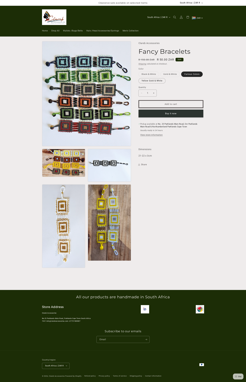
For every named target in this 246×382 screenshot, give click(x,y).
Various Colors (191, 74)
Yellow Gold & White (152, 80)
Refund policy (90, 376)
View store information (151, 135)
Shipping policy (136, 376)
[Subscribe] (146, 339)
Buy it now (171, 113)
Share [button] (144, 164)
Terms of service (120, 376)
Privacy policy (104, 376)
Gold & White (171, 75)
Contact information (153, 376)
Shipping (142, 64)
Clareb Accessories (57, 376)
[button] (175, 17)
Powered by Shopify (73, 376)
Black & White (150, 75)
